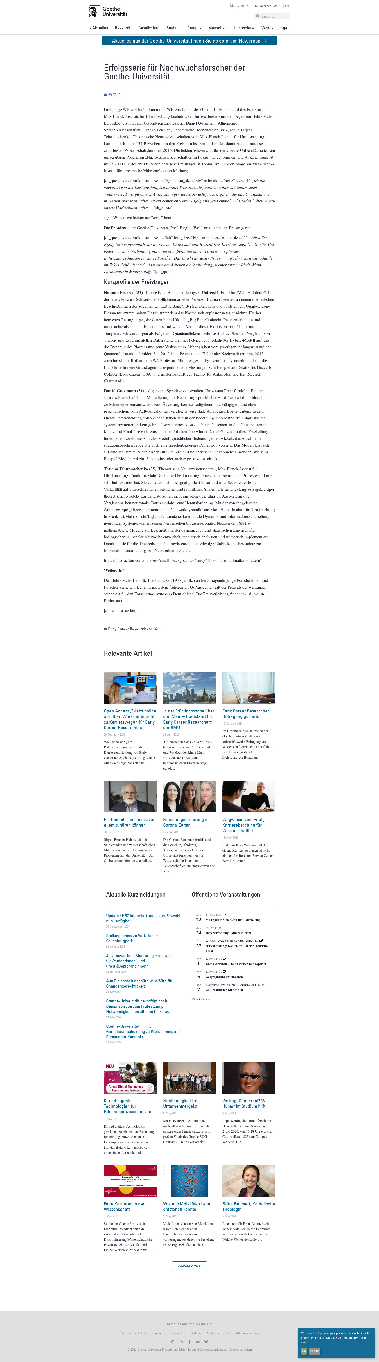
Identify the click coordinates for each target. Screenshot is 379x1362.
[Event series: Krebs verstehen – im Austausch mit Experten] (224, 958)
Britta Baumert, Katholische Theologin (248, 1206)
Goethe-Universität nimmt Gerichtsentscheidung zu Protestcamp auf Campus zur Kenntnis (143, 1031)
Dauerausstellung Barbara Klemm (228, 933)
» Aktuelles (99, 27)
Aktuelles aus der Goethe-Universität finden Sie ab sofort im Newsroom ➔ (189, 40)
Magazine (237, 5)
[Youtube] (198, 1342)
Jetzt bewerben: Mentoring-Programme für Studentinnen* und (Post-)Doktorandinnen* (141, 961)
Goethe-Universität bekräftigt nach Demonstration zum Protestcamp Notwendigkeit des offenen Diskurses (138, 1006)
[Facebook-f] (189, 1342)
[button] (189, 1266)
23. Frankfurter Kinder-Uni (224, 989)
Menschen (217, 27)
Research (123, 27)
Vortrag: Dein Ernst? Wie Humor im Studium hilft (245, 1103)
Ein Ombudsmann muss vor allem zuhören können (129, 822)
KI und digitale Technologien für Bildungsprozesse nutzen (127, 1106)
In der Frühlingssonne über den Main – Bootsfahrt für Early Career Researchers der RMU (188, 719)
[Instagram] (173, 1342)
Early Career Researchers (130, 629)
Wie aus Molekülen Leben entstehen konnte (188, 1206)
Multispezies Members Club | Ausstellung (233, 919)
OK (304, 1351)
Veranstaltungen (275, 27)
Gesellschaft (148, 27)
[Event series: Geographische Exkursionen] (224, 971)
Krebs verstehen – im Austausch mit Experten (236, 963)
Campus (194, 27)
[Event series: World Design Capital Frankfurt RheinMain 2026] (261, 940)
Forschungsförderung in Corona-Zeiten (186, 822)
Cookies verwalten (240, 1349)
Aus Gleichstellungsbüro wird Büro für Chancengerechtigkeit (139, 983)
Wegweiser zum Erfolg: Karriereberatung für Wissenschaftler (244, 824)
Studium (173, 27)
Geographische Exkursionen (224, 976)
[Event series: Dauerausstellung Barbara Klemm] (223, 927)
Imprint (192, 1349)
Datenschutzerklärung (213, 1349)
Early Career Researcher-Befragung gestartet (246, 713)
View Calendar (201, 999)
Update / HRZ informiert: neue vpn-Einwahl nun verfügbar (143, 918)
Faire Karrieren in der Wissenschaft (124, 1206)
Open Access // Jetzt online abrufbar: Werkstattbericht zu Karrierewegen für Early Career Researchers (130, 719)
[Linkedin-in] (181, 1342)
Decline (314, 1351)
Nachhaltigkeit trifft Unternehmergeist (181, 1103)
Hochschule (244, 27)
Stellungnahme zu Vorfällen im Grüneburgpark (132, 938)
